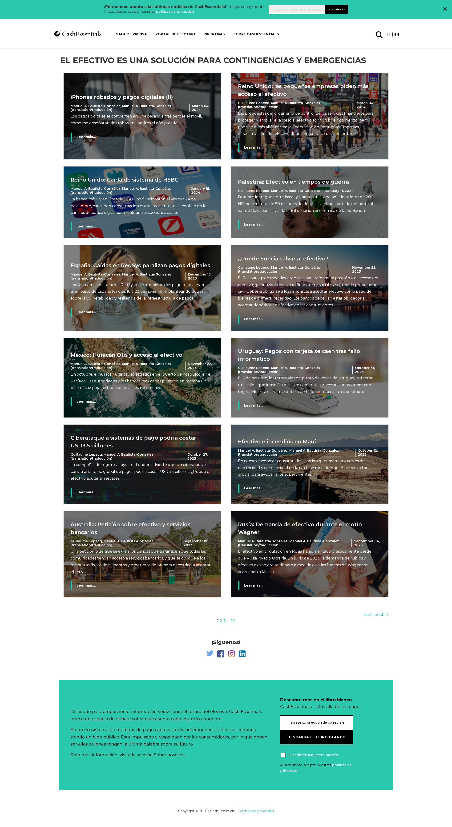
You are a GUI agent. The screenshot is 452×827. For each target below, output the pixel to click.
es (388, 34)
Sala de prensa (131, 34)
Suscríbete (336, 9)
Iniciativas (214, 34)
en (396, 34)
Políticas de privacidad (256, 811)
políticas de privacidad (175, 11)
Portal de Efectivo (175, 34)
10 (233, 621)
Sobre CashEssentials (256, 34)
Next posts (375, 614)
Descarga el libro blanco (316, 737)
